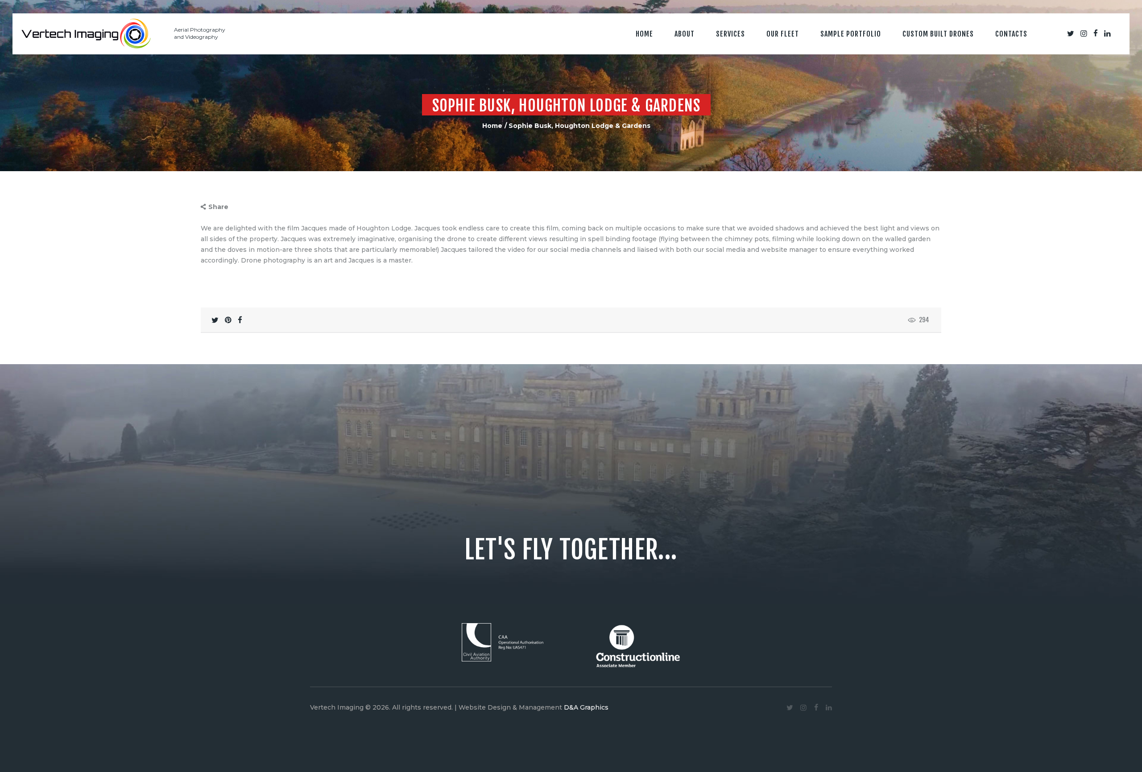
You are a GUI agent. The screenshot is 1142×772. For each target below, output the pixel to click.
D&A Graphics (586, 707)
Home (492, 126)
